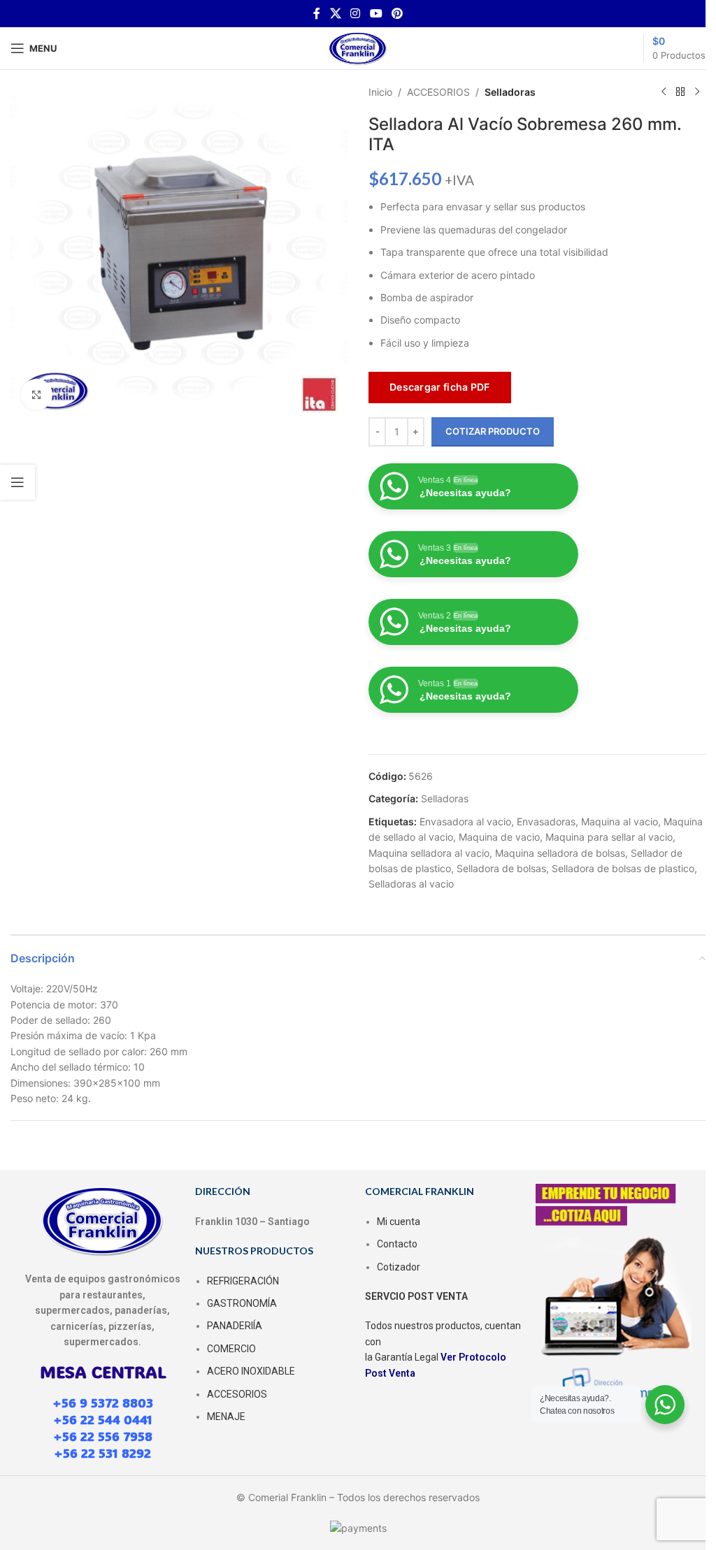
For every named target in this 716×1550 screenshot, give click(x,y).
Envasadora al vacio (465, 821)
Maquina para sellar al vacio (609, 837)
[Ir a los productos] (680, 92)
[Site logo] (358, 47)
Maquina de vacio (499, 837)
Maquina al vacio (619, 821)
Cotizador (398, 1267)
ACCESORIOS (438, 92)
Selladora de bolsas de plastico (623, 868)
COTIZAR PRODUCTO (492, 431)
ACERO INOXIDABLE (251, 1371)
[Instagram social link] (355, 13)
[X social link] (335, 13)
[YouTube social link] (376, 13)
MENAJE (226, 1416)
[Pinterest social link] (397, 13)
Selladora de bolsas (501, 868)
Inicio (380, 92)
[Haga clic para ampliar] (36, 394)
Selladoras (510, 92)
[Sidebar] (17, 482)
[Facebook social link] (316, 13)
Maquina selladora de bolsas (560, 853)
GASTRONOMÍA (242, 1303)
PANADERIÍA (234, 1325)
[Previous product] (663, 92)
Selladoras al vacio (411, 884)
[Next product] (697, 92)
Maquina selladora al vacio (428, 853)
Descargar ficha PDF (439, 387)
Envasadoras (546, 821)
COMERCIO (231, 1348)
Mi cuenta (398, 1221)
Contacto (397, 1244)
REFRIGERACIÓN (243, 1281)
